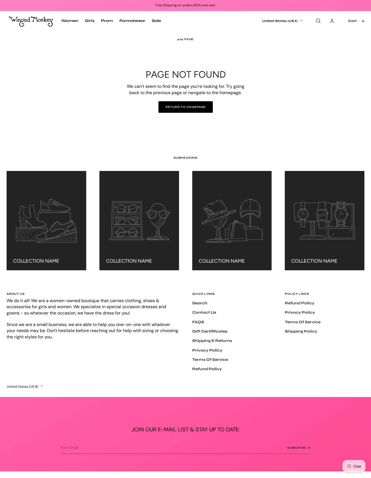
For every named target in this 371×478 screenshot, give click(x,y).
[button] (356, 20)
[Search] (318, 20)
